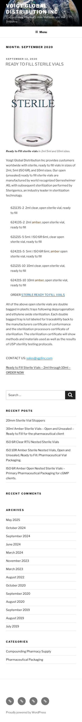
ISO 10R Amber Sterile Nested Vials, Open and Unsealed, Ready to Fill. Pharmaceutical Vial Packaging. (38, 455)
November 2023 (17, 561)
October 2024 (16, 528)
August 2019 (15, 618)
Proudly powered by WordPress (26, 712)
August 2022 (15, 577)
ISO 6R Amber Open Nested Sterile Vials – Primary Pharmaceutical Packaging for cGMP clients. (37, 473)
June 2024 (13, 544)
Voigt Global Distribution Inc (32, 9)
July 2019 (12, 626)
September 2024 (18, 536)
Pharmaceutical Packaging (24, 659)
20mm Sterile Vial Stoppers (25, 420)
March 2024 (14, 552)
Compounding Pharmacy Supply (28, 651)
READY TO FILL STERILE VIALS (35, 64)
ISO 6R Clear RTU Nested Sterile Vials (32, 442)
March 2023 (14, 569)
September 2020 (18, 594)
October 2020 (16, 585)
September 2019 (18, 610)
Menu (43, 32)
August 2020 (15, 602)
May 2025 (13, 520)
